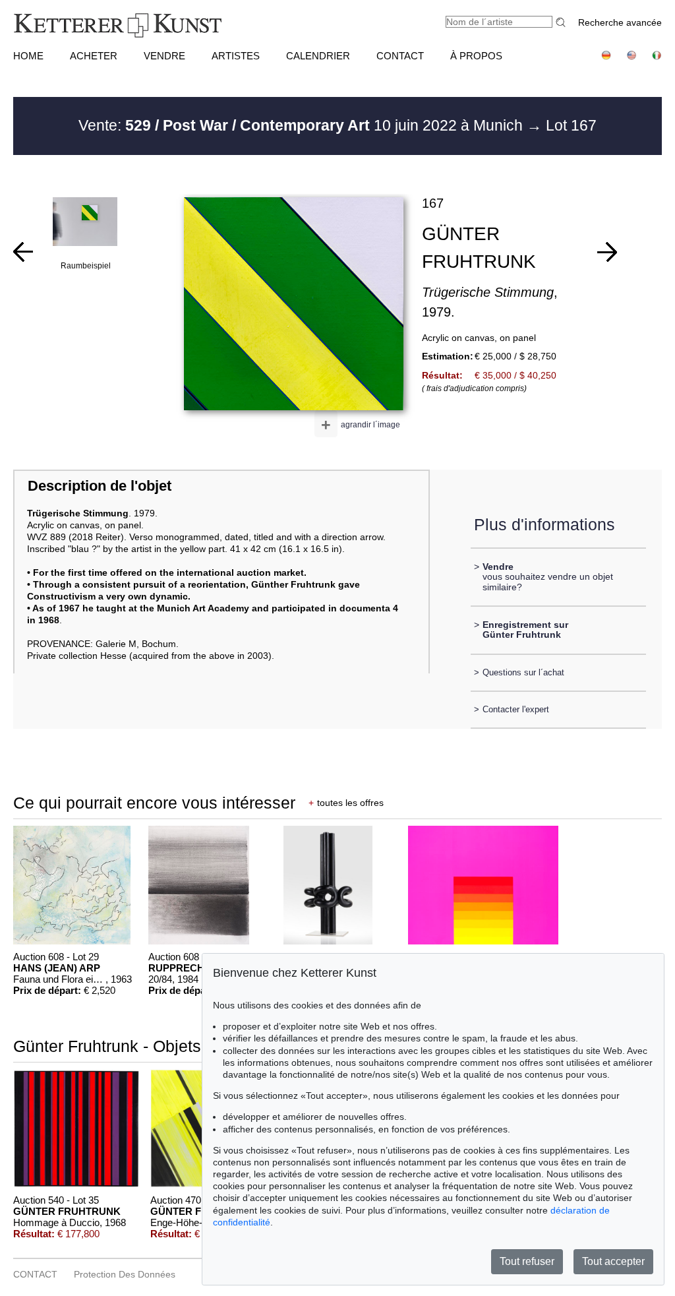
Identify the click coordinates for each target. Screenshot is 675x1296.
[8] (23, 252)
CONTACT (400, 55)
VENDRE (164, 55)
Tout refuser (527, 1261)
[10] (607, 252)
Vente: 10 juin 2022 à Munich (302, 125)
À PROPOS (476, 55)
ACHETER (93, 55)
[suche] (562, 22)
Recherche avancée (620, 22)
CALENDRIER (318, 55)
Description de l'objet (99, 486)
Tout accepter (613, 1261)
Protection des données (124, 1274)
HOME (28, 55)
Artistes (236, 55)
